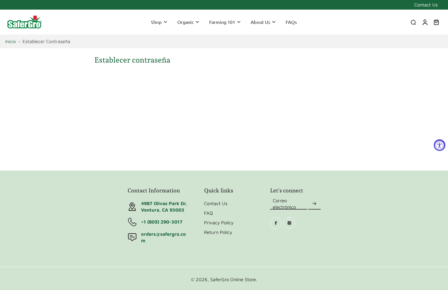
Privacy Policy (219, 222)
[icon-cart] (436, 22)
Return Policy (218, 232)
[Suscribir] (314, 204)
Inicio (10, 41)
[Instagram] (289, 223)
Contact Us (426, 5)
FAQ (208, 213)
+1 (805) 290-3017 (162, 222)
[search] (413, 22)
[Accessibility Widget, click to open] (439, 145)
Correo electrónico (284, 204)
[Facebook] (276, 223)
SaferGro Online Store (233, 279)
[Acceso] (424, 22)
